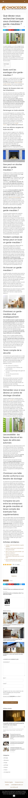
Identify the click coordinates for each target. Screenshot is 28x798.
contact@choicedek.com (17, 784)
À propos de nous (19, 782)
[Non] (26, 793)
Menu (2, 1)
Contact (7, 784)
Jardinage (6, 765)
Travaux (5, 769)
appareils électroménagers (15, 197)
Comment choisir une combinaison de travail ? (13, 589)
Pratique (11, 580)
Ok (14, 795)
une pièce (11, 400)
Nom (4, 678)
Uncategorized (7, 772)
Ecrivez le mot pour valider (12, 696)
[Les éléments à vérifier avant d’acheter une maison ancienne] (13, 647)
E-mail (5, 683)
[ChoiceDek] (13, 7)
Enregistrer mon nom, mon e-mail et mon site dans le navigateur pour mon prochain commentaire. (13, 692)
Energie (5, 762)
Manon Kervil (5, 726)
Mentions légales (9, 782)
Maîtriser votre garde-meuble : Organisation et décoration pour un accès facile (15, 556)
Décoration (6, 760)
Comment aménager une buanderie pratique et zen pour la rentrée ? (17, 749)
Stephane (5, 26)
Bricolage (6, 757)
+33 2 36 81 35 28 (14, 787)
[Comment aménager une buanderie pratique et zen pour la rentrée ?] (13, 618)
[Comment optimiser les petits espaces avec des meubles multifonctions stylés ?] (13, 632)
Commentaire (6, 662)
